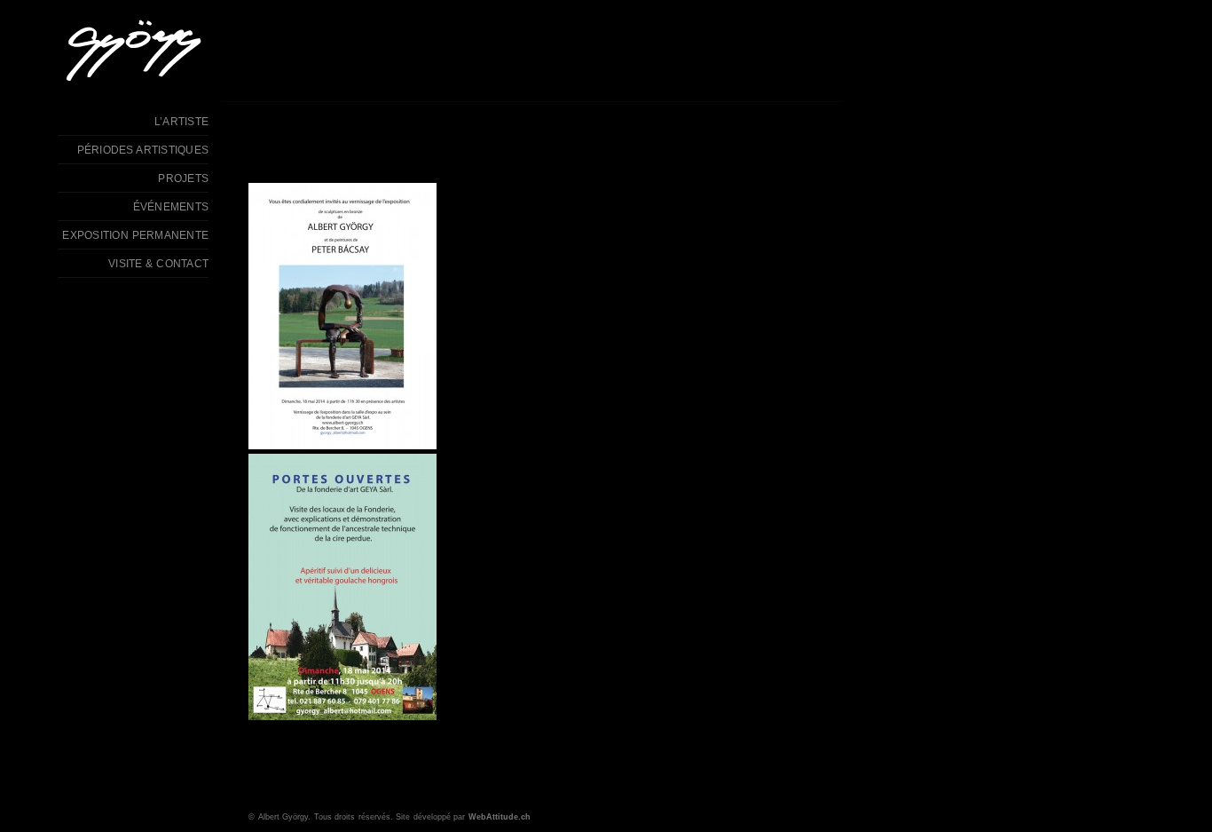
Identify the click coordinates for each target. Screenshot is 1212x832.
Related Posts (497, 787)
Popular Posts (331, 787)
